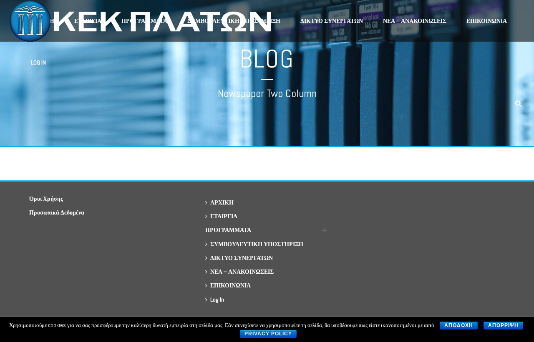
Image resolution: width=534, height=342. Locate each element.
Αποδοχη (458, 325)
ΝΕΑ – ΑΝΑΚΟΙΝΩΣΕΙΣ (414, 21)
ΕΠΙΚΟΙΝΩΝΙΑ (486, 21)
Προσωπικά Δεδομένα (56, 212)
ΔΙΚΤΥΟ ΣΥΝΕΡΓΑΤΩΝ (331, 21)
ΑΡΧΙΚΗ (222, 202)
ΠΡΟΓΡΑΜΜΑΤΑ (228, 230)
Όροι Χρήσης (46, 198)
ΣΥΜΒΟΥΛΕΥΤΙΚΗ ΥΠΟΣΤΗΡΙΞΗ (256, 244)
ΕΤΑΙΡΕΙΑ (223, 216)
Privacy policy (268, 334)
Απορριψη (503, 325)
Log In (38, 62)
